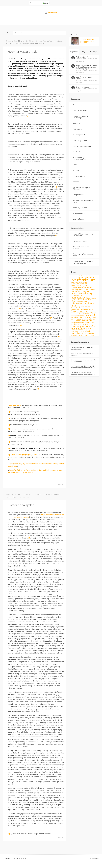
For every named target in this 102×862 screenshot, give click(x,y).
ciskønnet (73, 278)
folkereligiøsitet (79, 135)
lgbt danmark (89, 317)
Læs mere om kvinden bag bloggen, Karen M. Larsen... (88, 41)
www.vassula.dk (16, 405)
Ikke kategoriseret (80, 140)
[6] (20, 308)
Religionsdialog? (82, 57)
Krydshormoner (90, 315)
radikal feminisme (89, 322)
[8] (21, 325)
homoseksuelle (79, 297)
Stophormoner (75, 331)
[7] (51, 318)
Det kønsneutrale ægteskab (80, 285)
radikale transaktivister (84, 321)
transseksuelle (75, 335)
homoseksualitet (85, 291)
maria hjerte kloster (76, 319)
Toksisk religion (15, 43)
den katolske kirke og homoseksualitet (79, 283)
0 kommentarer (38, 43)
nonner (59, 494)
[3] (39, 211)
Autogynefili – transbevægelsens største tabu (83, 367)
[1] (28, 116)
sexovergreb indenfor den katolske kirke (83, 327)
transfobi (85, 330)
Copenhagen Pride (85, 277)
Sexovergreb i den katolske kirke (83, 201)
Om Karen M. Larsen (20, 858)
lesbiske (78, 317)
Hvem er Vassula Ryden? (24, 51)
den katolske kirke (83, 280)
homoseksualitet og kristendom (81, 294)
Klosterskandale (79, 152)
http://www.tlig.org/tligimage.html (24, 455)
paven (94, 319)
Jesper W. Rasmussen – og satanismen (83, 235)
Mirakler (76, 170)
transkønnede (78, 333)
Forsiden (10, 33)
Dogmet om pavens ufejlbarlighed (80, 117)
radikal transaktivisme (80, 324)
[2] (56, 187)
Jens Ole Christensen (79, 309)
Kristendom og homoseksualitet (79, 158)
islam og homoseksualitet (80, 307)
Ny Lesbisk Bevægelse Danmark (81, 188)
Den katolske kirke (49, 494)
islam (74, 305)
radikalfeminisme (77, 322)
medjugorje (87, 319)
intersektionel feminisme (82, 303)
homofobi (75, 291)
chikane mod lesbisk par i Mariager (82, 276)
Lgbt (74, 165)
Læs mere (60, 484)
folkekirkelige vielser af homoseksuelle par (81, 288)
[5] (63, 289)
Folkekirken (77, 129)
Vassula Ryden (26, 43)
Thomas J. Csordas (80, 208)
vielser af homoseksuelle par (86, 335)
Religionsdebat (78, 195)
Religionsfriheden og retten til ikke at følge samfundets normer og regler (86, 67)
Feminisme (77, 123)
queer (73, 321)
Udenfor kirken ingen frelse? (84, 78)
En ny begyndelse (82, 87)
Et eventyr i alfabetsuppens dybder (83, 255)
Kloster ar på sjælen (21, 505)
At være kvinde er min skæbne (81, 248)
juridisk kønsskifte (82, 312)
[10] (38, 389)
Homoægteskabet (83, 300)
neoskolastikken (79, 176)
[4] (56, 235)
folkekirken (92, 289)
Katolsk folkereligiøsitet (82, 146)
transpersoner (90, 333)
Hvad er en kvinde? (80, 241)
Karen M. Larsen (19, 41)
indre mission (83, 301)
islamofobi (81, 306)
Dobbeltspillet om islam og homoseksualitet (83, 262)
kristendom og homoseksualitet (83, 314)
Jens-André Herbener (87, 308)
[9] (59, 336)
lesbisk (73, 317)
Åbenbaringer (48, 41)
